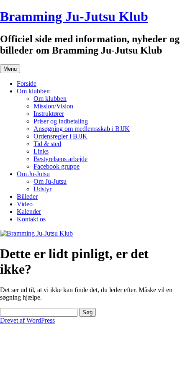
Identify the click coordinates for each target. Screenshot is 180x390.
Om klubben (33, 91)
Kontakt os (31, 219)
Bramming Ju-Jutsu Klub (74, 16)
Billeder (27, 196)
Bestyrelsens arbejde (60, 158)
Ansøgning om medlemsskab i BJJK (81, 128)
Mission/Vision (53, 106)
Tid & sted (47, 143)
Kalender (29, 211)
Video (25, 204)
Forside (26, 83)
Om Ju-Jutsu (33, 173)
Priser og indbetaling (60, 121)
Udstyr (42, 188)
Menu (10, 69)
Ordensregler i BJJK (60, 136)
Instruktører (48, 113)
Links (41, 151)
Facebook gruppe (56, 166)
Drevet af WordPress (27, 320)
